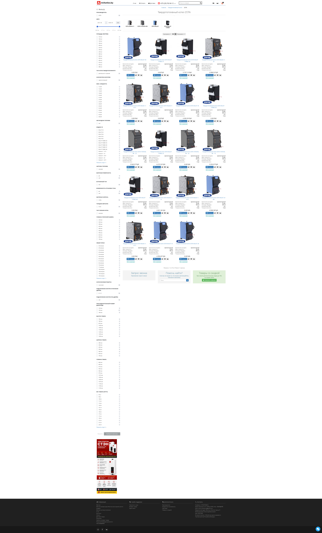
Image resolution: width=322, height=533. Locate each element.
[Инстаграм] (98, 529)
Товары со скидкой (167, 510)
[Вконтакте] (107, 529)
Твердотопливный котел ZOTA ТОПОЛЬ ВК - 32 (187, 152)
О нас (134, 3)
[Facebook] (103, 529)
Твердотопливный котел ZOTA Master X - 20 (213, 60)
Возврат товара (133, 506)
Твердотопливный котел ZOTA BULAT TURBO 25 (161, 152)
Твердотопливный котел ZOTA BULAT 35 (187, 106)
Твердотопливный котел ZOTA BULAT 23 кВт (213, 198)
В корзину (131, 75)
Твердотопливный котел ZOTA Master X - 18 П (187, 198)
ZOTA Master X (130, 26)
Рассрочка (98, 518)
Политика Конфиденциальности (104, 521)
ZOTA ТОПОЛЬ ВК (143, 26)
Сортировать (166, 34)
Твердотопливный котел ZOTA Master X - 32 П (134, 106)
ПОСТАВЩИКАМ (100, 523)
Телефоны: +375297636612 (201, 505)
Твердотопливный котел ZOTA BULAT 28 (187, 243)
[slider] (97, 27)
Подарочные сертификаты (168, 506)
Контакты (98, 513)
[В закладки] (138, 75)
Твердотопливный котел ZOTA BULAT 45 (134, 60)
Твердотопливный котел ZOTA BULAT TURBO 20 (187, 60)
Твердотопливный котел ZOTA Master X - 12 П (161, 106)
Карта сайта (132, 508)
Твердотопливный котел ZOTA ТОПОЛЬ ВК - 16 (213, 152)
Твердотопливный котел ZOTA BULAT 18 (161, 243)
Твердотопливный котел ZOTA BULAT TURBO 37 (161, 60)
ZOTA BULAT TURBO (167, 26)
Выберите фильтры (112, 434)
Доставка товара (100, 516)
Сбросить (100, 434)
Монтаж (98, 505)
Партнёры (164, 508)
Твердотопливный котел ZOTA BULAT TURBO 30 (213, 106)
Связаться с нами (133, 505)
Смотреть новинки (210, 280)
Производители (166, 505)
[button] (222, 3)
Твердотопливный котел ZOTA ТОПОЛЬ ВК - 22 (134, 152)
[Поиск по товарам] (201, 3)
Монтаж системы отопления (103, 510)
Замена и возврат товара (102, 520)
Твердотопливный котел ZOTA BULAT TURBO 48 (134, 198)
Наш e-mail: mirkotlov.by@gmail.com (204, 508)
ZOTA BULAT (155, 26)
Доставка (152, 3)
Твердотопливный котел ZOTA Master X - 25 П (134, 244)
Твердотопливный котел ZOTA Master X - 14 (161, 198)
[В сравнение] (141, 75)
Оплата (143, 3)
